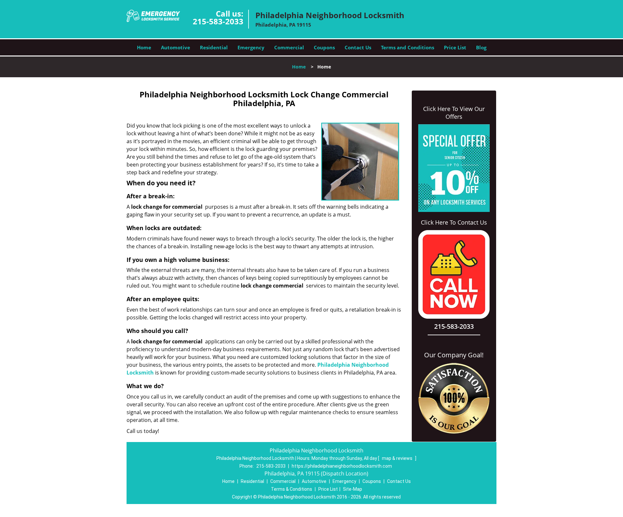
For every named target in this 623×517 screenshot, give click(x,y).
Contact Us (358, 47)
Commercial (289, 47)
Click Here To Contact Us (454, 222)
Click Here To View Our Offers (454, 112)
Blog (481, 47)
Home (144, 47)
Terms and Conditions (407, 47)
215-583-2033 (218, 21)
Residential (214, 47)
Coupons (324, 47)
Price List (455, 47)
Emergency (251, 47)
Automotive (175, 47)
